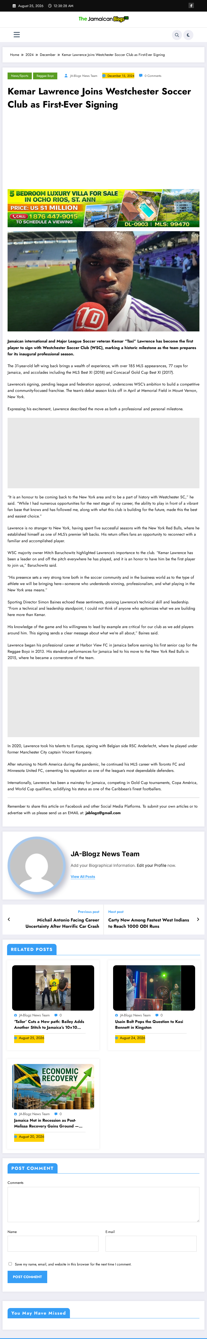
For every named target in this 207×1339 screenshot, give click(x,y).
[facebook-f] (191, 5)
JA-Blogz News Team (83, 76)
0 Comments (153, 76)
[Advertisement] (103, 151)
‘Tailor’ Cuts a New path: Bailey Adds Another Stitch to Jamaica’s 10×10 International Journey (49, 1024)
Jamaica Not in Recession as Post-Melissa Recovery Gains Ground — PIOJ (46, 1123)
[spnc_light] (188, 35)
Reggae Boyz (45, 76)
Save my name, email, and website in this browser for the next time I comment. (73, 1264)
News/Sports (19, 76)
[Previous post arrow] (9, 919)
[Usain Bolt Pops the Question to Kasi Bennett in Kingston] (154, 987)
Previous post (88, 912)
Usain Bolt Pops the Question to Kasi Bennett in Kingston (149, 1024)
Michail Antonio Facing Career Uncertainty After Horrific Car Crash (62, 923)
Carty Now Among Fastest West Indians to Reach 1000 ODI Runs (148, 923)
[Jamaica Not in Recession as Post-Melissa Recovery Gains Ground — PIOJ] (53, 1086)
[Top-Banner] (103, 208)
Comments (15, 1182)
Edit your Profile (151, 865)
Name (12, 1231)
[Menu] (17, 35)
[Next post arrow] (198, 919)
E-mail (110, 1231)
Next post (115, 912)
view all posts (83, 877)
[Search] (177, 35)
